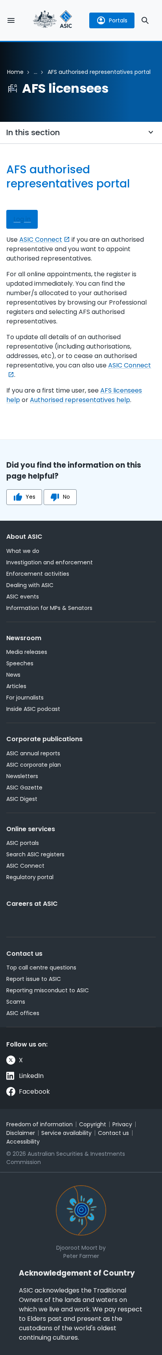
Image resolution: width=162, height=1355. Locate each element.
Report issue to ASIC (33, 979)
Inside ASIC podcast (33, 709)
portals (118, 20)
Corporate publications (44, 739)
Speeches (19, 663)
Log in (22, 219)
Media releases (26, 652)
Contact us (24, 953)
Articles (16, 686)
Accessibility (23, 1142)
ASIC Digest (21, 799)
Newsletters (22, 776)
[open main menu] (11, 20)
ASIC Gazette (24, 787)
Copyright (92, 1124)
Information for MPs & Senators (49, 608)
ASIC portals (22, 843)
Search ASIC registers (35, 854)
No (66, 497)
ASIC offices (22, 1013)
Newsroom (23, 638)
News (13, 675)
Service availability (66, 1133)
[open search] (145, 20)
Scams (15, 1002)
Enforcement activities (37, 574)
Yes (30, 497)
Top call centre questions (41, 967)
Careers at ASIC (32, 903)
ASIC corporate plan (33, 765)
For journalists (25, 697)
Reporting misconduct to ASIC (47, 990)
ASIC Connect (40, 239)
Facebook (34, 1091)
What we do (22, 551)
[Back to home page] (52, 20)
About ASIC (24, 536)
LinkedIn (31, 1075)
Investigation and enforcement (49, 562)
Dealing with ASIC (29, 585)
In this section (33, 132)
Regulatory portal (29, 877)
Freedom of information (39, 1124)
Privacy (122, 1124)
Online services (30, 829)
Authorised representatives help (80, 399)
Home (15, 72)
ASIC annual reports (33, 753)
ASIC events (22, 596)
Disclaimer (20, 1133)
